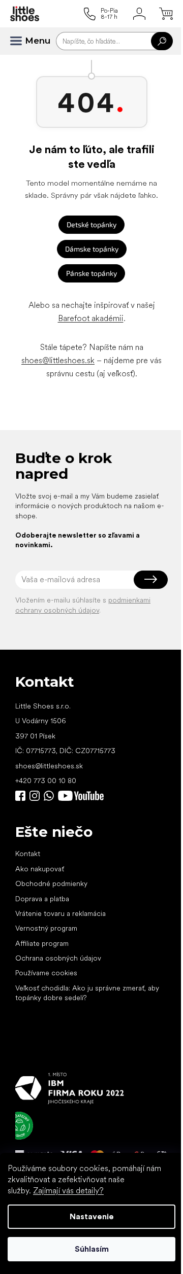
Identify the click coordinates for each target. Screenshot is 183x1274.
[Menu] (20, 41)
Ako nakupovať (39, 869)
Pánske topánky (91, 273)
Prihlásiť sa (151, 580)
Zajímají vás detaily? (68, 1190)
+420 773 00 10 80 (45, 780)
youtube (81, 796)
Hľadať (162, 41)
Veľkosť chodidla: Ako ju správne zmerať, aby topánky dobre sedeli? (87, 993)
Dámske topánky (91, 248)
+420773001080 (51, 796)
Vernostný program (46, 928)
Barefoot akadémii (91, 318)
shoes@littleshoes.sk (58, 360)
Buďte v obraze (20, 796)
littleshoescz (34, 796)
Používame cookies (46, 973)
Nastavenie (92, 1216)
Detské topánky (91, 224)
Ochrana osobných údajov (58, 958)
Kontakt (27, 854)
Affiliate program (42, 943)
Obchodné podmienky (51, 883)
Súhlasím (92, 1249)
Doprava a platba (42, 899)
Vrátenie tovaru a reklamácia (60, 913)
